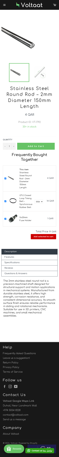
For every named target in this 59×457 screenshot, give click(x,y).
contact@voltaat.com (15, 415)
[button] (39, 450)
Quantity (7, 140)
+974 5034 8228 (11, 410)
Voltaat (14, 443)
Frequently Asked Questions (19, 353)
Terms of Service (13, 372)
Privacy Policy (11, 367)
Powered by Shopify (28, 443)
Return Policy (10, 362)
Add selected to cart (43, 236)
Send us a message (14, 419)
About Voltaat (11, 434)
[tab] (29, 252)
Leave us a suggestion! (16, 358)
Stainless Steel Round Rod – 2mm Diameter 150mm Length (25, 179)
